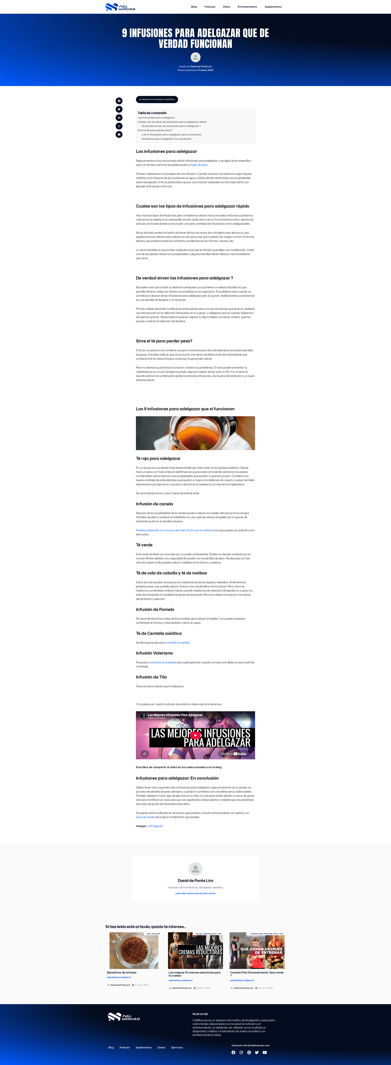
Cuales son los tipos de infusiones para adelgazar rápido (172, 122)
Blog (194, 6)
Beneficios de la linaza (121, 972)
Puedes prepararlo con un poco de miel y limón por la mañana (174, 530)
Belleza (199, 934)
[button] (119, 100)
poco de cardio (145, 817)
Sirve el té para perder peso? (155, 130)
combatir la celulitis (178, 642)
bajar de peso (199, 165)
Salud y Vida (216, 934)
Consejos (206, 934)
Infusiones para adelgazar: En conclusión (166, 139)
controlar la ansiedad (163, 662)
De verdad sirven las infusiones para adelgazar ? (171, 126)
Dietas (161, 1047)
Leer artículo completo (119, 977)
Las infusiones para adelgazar (156, 117)
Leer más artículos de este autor (195, 893)
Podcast (210, 6)
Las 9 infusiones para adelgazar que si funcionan (172, 134)
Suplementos (273, 6)
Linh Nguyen (155, 826)
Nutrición (156, 934)
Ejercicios (177, 1047)
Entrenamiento (247, 6)
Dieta (226, 6)
